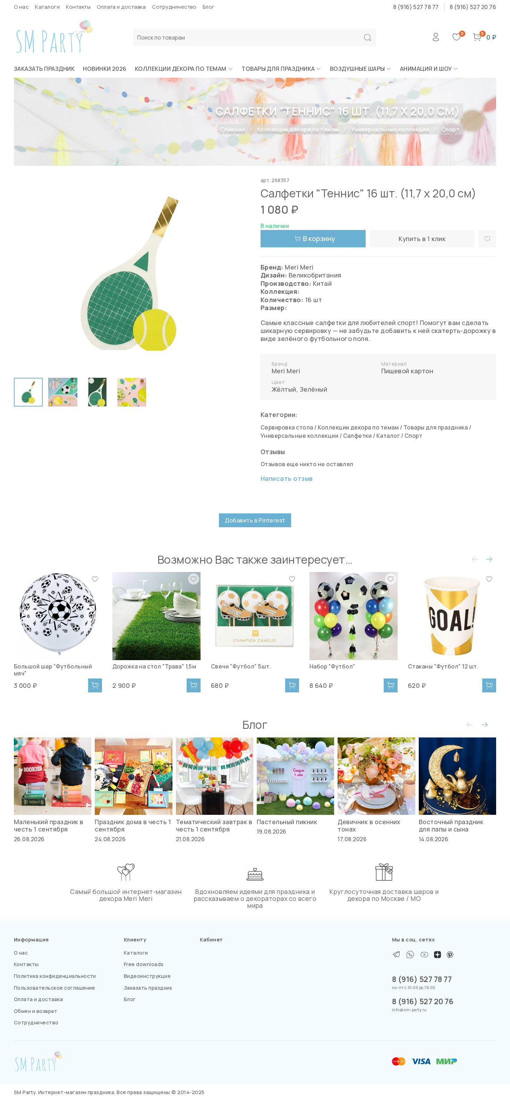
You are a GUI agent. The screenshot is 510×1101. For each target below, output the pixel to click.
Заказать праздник (44, 68)
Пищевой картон (407, 371)
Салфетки (357, 435)
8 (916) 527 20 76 (473, 7)
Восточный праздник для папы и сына (451, 825)
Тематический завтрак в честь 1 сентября (214, 825)
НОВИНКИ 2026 (105, 68)
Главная (233, 129)
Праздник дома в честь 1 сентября (133, 825)
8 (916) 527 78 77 (416, 7)
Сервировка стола (287, 427)
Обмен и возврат (35, 1011)
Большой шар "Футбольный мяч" (53, 670)
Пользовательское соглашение (54, 987)
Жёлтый (284, 389)
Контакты (78, 6)
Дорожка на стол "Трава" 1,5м (154, 666)
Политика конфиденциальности (55, 976)
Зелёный (313, 389)
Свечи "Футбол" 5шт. (241, 666)
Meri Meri (286, 371)
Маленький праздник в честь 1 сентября (49, 825)
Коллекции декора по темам (181, 68)
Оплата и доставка (121, 6)
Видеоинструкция (147, 976)
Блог (209, 6)
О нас (21, 6)
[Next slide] (238, 274)
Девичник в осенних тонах (369, 825)
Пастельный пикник (287, 822)
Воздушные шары (357, 68)
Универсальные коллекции (390, 129)
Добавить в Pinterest (255, 520)
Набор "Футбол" (332, 666)
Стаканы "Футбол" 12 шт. (443, 666)
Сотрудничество (174, 6)
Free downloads (144, 964)
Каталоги (47, 6)
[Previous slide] (25, 274)
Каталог (388, 435)
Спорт (450, 129)
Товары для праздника (278, 68)
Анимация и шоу (426, 68)
